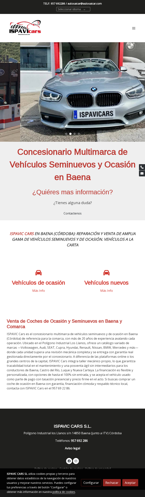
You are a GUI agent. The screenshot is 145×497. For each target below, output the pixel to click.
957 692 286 (80, 441)
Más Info (38, 291)
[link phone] (142, 167)
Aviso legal (72, 448)
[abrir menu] (133, 28)
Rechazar (111, 483)
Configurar (91, 483)
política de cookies (63, 492)
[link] (25, 28)
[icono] (38, 273)
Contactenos (73, 213)
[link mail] (142, 173)
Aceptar (130, 483)
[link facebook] (69, 460)
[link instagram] (76, 460)
